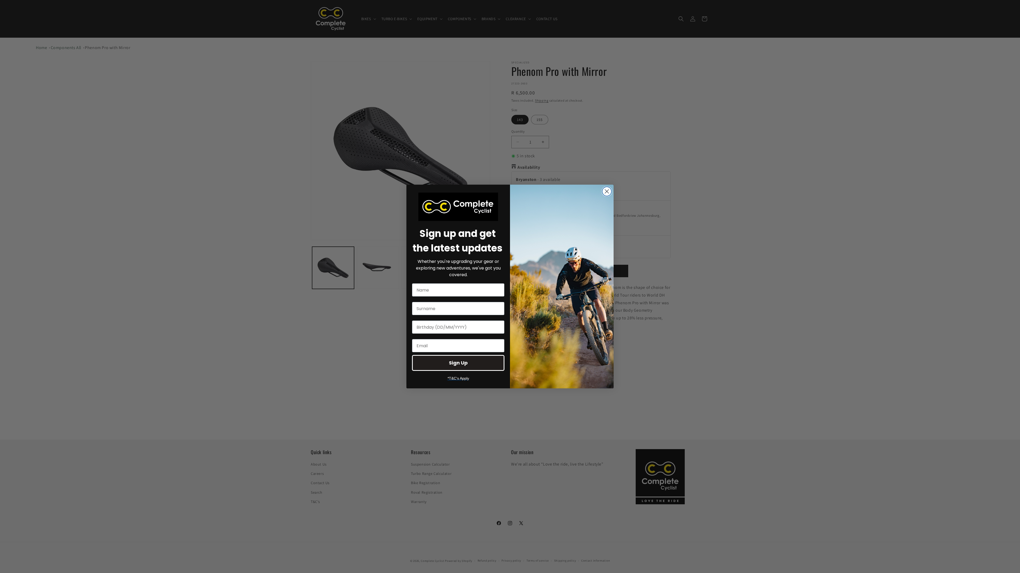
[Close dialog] (606, 191)
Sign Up (458, 362)
